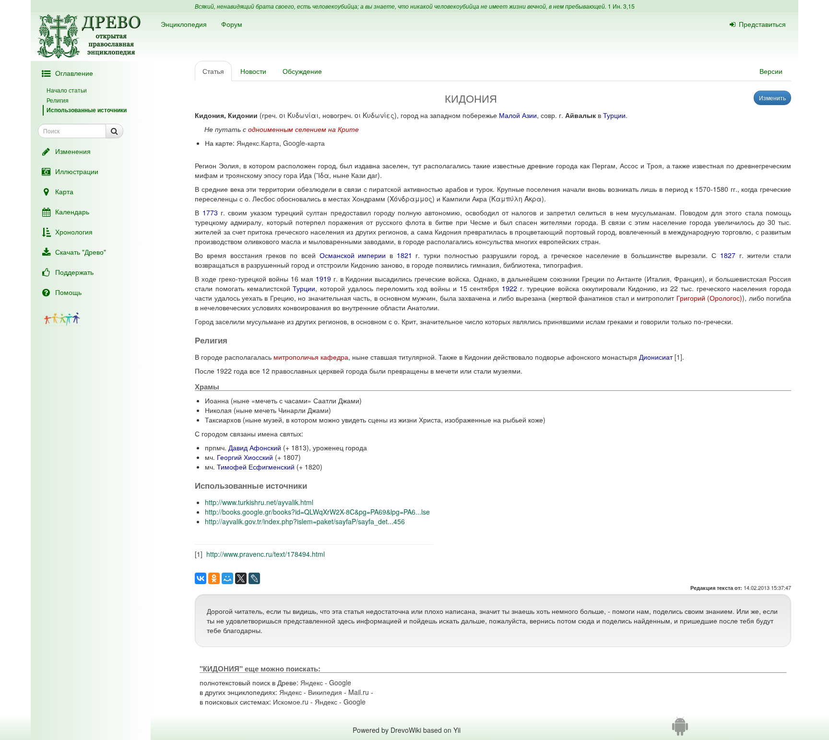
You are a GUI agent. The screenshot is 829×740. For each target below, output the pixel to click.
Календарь (72, 211)
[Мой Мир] (227, 578)
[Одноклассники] (214, 578)
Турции (614, 115)
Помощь (68, 292)
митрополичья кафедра (310, 357)
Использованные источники (87, 110)
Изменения (73, 151)
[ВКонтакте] (200, 578)
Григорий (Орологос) (709, 298)
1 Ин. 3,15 (621, 6)
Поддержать (74, 272)
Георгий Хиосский (245, 457)
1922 (509, 288)
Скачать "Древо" (80, 252)
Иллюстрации (76, 171)
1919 (323, 278)
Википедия (325, 692)
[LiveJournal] (254, 578)
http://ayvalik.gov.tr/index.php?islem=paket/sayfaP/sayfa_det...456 (305, 521)
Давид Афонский (254, 447)
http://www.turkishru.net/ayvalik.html (259, 502)
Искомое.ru (290, 701)
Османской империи (353, 255)
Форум (231, 24)
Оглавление (74, 73)
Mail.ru (358, 692)
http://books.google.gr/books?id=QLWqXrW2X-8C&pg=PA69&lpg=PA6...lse (317, 512)
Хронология (74, 231)
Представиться (762, 24)
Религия (58, 100)
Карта (64, 191)
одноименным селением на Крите (303, 129)
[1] (678, 357)
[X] (241, 578)
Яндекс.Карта (258, 143)
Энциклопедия (184, 24)
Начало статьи (67, 90)
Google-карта (304, 143)
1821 (404, 255)
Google (340, 682)
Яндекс (311, 682)
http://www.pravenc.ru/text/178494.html (265, 554)
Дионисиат (656, 357)
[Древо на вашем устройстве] (680, 730)
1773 (210, 212)
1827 (727, 255)
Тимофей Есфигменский (256, 466)
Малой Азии (518, 115)
